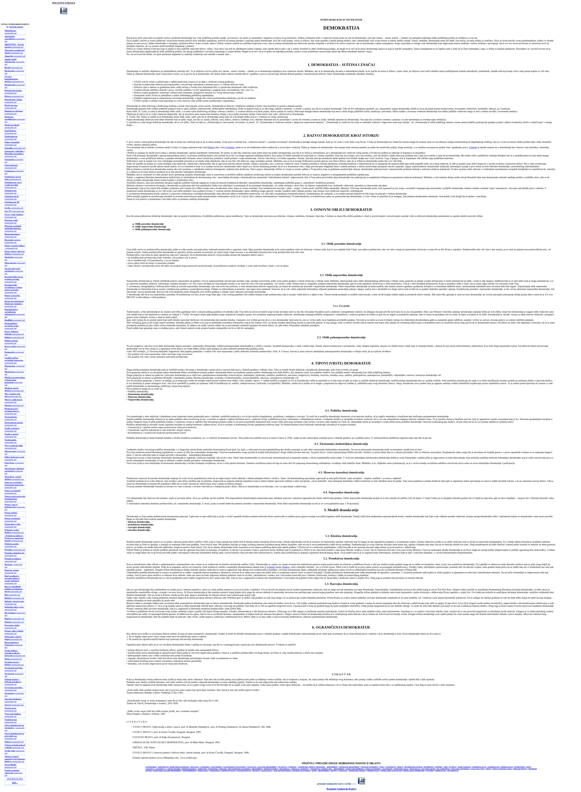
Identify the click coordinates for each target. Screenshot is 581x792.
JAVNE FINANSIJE (464, 767)
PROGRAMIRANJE (189, 770)
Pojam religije (11, 513)
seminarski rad (12, 126)
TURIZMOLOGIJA (373, 770)
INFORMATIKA (428, 767)
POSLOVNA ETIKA (477, 769)
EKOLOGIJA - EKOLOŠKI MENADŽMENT (262, 767)
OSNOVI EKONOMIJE (373, 769)
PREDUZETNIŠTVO (520, 769)
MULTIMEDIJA (285, 769)
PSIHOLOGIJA (203, 770)
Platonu (285, 567)
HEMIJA (400, 767)
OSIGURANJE (387, 769)
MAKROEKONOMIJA (189, 769)
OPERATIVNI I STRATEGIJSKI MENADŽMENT (327, 769)
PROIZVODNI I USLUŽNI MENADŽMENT (167, 770)
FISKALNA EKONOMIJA (369, 767)
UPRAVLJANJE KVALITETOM (391, 770)
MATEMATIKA (213, 769)
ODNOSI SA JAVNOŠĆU (300, 769)
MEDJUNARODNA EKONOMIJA (239, 769)
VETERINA (430, 770)
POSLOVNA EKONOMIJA (460, 769)
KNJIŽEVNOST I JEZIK (522, 767)
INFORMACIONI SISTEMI (413, 767)
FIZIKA (381, 767)
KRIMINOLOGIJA (507, 767)
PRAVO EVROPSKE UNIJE (502, 769)
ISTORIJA (452, 767)
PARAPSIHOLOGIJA (401, 769)
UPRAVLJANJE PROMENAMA (414, 770)
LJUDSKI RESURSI (173, 769)
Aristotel (473, 147)
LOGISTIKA (149, 769)
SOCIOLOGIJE (16, 27)
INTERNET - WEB (441, 767)
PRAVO (488, 769)
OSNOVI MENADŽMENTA (355, 769)
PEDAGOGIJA (415, 769)
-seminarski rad (15, 38)
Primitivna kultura (13, 559)
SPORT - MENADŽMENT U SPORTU (324, 770)
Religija (8, 598)
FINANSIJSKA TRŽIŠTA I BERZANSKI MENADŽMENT (318, 767)
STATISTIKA (343, 770)
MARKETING (202, 769)
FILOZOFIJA (282, 767)
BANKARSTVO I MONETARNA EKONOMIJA (173, 767)
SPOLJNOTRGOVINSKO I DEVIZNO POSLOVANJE (292, 770)
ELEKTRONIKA (216, 767)
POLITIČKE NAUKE (428, 769)
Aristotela (229, 147)
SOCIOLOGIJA (15, 778)
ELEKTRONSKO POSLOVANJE (234, 767)
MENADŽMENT (257, 769)
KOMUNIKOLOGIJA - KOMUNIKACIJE (486, 767)
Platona (211, 147)
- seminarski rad (11, 31)
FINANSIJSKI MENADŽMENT (349, 767)
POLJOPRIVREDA (443, 769)
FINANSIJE (292, 767)
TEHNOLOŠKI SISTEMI (357, 770)
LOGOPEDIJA (160, 769)
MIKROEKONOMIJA (271, 769)
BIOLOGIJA (195, 767)
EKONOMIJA (205, 767)
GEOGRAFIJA (391, 767)
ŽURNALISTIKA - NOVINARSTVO (447, 770)
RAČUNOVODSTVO (244, 770)
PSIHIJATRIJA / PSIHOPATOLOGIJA (223, 770)
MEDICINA (223, 769)
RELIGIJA (256, 770)
